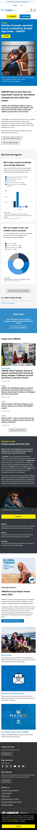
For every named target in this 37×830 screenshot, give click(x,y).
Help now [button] (18, 516)
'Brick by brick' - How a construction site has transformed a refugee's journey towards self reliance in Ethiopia (17, 420)
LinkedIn (23, 766)
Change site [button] (24, 2)
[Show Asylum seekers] (10, 181)
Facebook (2, 766)
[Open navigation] (2, 10)
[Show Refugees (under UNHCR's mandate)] (16, 177)
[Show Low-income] (10, 244)
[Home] (10, 10)
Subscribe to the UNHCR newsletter (13, 693)
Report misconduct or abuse (10, 799)
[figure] (18, 194)
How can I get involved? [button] (10, 143)
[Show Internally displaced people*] (13, 179)
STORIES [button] (6, 36)
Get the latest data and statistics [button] (18, 291)
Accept (18, 826)
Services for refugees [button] (18, 327)
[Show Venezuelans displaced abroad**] (15, 183)
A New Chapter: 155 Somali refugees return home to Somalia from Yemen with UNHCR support (17, 406)
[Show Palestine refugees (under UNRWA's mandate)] (16, 185)
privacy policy (13, 819)
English (15, 5)
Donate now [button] (7, 754)
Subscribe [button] (6, 781)
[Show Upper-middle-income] (13, 247)
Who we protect (6, 655)
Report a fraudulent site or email (11, 802)
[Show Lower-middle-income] (13, 245)
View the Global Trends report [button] (12, 621)
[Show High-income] (11, 249)
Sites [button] (35, 11)
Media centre (5, 796)
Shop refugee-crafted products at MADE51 (15, 732)
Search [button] (27, 11)
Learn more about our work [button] (12, 138)
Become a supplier (7, 805)
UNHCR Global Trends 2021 (14, 218)
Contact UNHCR (6, 793)
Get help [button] (26, 16)
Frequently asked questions (10, 790)
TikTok (19, 766)
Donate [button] (31, 10)
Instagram (6, 766)
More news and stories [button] (18, 430)
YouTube (15, 766)
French (22, 5)
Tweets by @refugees (8, 303)
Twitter (11, 766)
